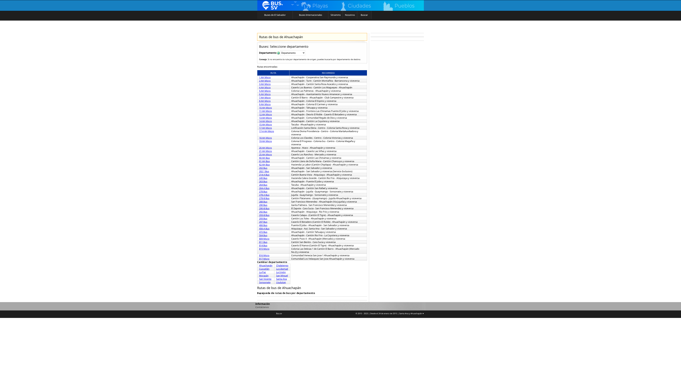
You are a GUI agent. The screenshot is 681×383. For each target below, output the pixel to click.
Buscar (364, 14)
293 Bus (263, 218)
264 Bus (263, 184)
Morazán (263, 275)
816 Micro (264, 255)
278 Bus (263, 191)
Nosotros (350, 14)
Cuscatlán (264, 268)
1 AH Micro (265, 77)
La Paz (262, 272)
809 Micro (264, 238)
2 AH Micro (265, 80)
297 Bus (263, 221)
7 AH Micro (265, 97)
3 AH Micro (265, 84)
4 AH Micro (265, 87)
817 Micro (264, 258)
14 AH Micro (265, 121)
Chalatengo (282, 265)
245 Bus (263, 178)
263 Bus (263, 181)
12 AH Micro (265, 114)
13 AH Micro (265, 117)
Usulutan (281, 282)
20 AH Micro (265, 147)
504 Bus (263, 235)
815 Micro (264, 248)
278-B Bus (264, 198)
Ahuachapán (265, 265)
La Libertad (282, 268)
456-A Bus (264, 228)
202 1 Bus (264, 171)
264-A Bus (264, 188)
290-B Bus (264, 208)
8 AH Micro (265, 100)
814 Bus (263, 245)
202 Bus (263, 168)
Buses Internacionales (310, 14)
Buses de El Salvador (275, 14)
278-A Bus (264, 194)
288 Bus (263, 201)
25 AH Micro (265, 154)
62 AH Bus (264, 164)
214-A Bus (264, 174)
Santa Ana (281, 279)
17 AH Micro (265, 127)
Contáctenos (262, 307)
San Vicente (265, 279)
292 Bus (263, 211)
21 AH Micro (265, 151)
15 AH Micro (265, 124)
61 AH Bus (264, 161)
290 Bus (263, 205)
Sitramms (336, 14)
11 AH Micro (265, 111)
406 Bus (263, 225)
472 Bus (263, 232)
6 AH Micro (265, 94)
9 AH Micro (265, 104)
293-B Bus (264, 215)
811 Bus (263, 242)
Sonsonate (264, 282)
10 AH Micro (265, 107)
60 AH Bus (264, 157)
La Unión (281, 272)
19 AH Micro (265, 141)
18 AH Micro (265, 137)
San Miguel (282, 275)
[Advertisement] (397, 96)
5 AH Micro (265, 90)
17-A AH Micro (266, 131)
